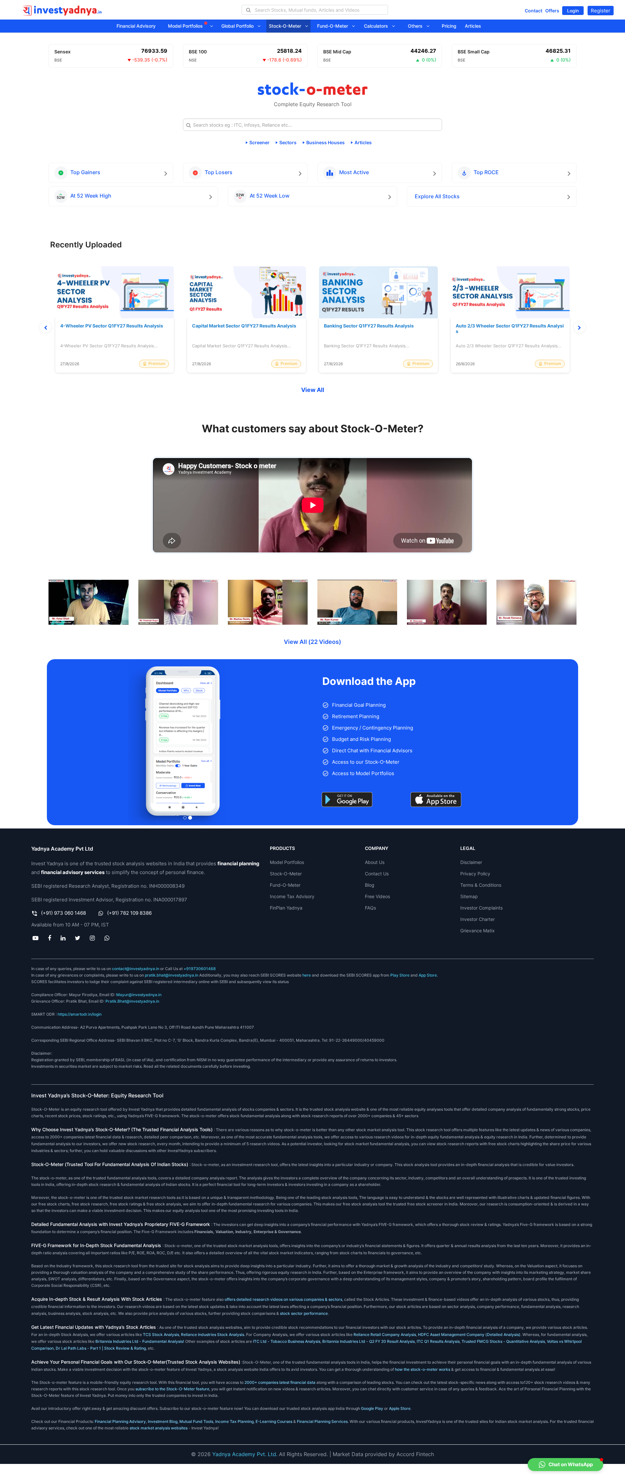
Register (600, 10)
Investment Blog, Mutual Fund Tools (180, 1421)
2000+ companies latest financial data (280, 1382)
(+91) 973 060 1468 (63, 913)
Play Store (400, 975)
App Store (428, 975)
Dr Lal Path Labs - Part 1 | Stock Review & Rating (101, 1348)
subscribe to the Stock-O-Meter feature (172, 1388)
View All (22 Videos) (312, 641)
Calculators (378, 26)
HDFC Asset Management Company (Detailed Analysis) (469, 1334)
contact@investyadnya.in (135, 968)
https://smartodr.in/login (80, 1014)
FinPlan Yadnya (286, 908)
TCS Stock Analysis (161, 1334)
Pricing (449, 26)
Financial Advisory (136, 26)
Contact (533, 10)
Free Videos (377, 896)
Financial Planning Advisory (120, 1421)
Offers (552, 10)
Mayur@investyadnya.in (138, 994)
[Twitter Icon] (78, 937)
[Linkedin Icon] (62, 937)
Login (573, 10)
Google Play (372, 1408)
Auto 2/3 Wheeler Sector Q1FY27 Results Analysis (510, 328)
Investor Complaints (481, 908)
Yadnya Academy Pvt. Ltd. (244, 1454)
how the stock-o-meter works (422, 1369)
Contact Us (377, 873)
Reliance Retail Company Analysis (385, 1334)
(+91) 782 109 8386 (129, 913)
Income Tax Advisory (292, 896)
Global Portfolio (239, 26)
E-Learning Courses (274, 1421)
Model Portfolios (186, 26)
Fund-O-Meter (334, 26)
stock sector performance (304, 1313)
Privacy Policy (475, 873)
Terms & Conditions (480, 885)
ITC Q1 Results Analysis (438, 1341)
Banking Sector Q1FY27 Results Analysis (369, 325)
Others (417, 26)
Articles (473, 26)
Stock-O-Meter (287, 26)
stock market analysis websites (159, 1427)
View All (312, 389)
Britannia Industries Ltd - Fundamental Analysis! (139, 1341)
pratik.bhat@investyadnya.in (171, 975)
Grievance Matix (477, 930)
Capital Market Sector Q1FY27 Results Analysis (244, 325)
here (306, 975)
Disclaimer (471, 862)
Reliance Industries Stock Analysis (212, 1334)
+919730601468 (200, 968)
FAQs (370, 908)
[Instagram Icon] (92, 937)
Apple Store (399, 1408)
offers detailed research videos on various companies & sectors (283, 1299)
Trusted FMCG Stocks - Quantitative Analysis (503, 1341)
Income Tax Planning (234, 1421)
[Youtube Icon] (35, 937)
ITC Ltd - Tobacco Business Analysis (286, 1341)
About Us (374, 862)
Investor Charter (477, 919)
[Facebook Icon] (49, 937)
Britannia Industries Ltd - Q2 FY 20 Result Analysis (368, 1341)
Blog (369, 885)
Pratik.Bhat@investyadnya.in (132, 1001)
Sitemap (469, 896)
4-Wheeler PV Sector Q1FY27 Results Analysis (111, 325)
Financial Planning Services (322, 1421)
